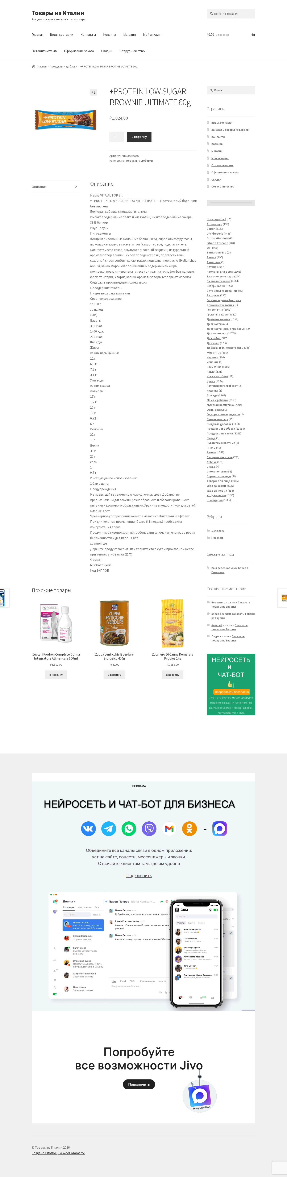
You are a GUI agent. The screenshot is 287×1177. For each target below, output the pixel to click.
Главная (37, 34)
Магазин (129, 34)
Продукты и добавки (63, 66)
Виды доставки (61, 34)
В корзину (139, 137)
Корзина (109, 34)
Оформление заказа (79, 51)
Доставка (218, 530)
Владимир (218, 602)
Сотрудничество (132, 51)
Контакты (88, 34)
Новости (217, 538)
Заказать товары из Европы (230, 130)
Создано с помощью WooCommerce (58, 1153)
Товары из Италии (58, 13)
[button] (93, 92)
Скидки (106, 51)
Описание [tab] (39, 187)
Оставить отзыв (44, 51)
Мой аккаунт (152, 34)
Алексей (216, 625)
